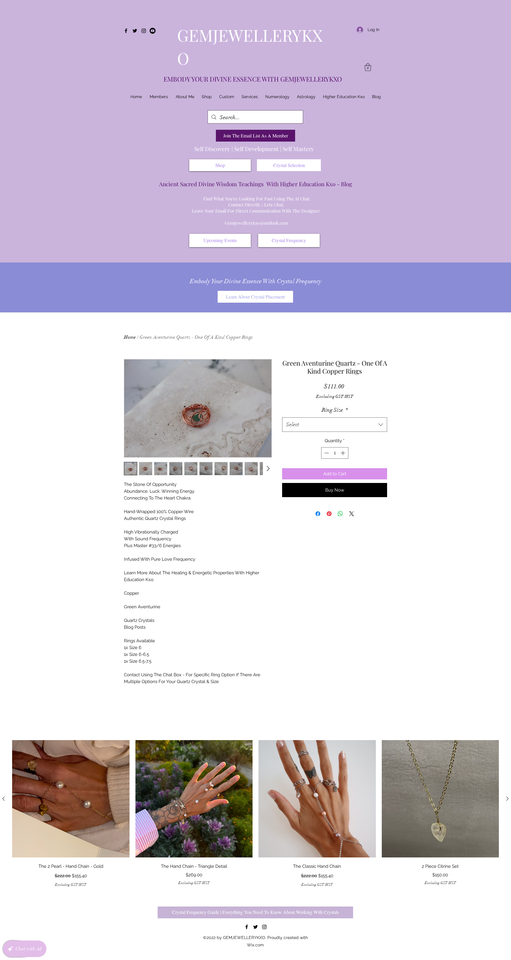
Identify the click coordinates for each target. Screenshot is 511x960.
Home (130, 337)
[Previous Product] (3, 798)
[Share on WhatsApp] (340, 513)
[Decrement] (326, 452)
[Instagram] (144, 31)
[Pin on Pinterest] (329, 513)
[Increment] (343, 452)
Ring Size (335, 410)
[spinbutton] (334, 452)
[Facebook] (126, 31)
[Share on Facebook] (317, 513)
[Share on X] (351, 513)
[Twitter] (135, 31)
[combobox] (334, 424)
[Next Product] (507, 798)
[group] (255, 814)
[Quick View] (71, 798)
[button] (368, 67)
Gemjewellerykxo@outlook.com (256, 223)
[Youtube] (153, 31)
